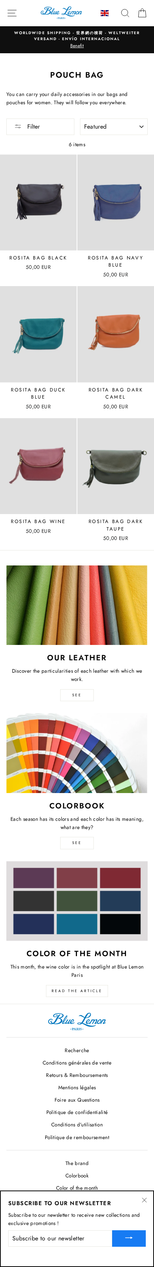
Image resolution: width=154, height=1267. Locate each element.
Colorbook (77, 1175)
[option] (77, 39)
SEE (77, 695)
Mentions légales (77, 1087)
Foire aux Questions (77, 1100)
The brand (77, 1163)
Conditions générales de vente (77, 1062)
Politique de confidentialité (77, 1112)
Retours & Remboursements (77, 1075)
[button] (105, 13)
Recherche (77, 1050)
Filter (32, 126)
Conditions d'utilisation (77, 1124)
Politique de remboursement (77, 1137)
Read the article (77, 991)
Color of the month (77, 1188)
